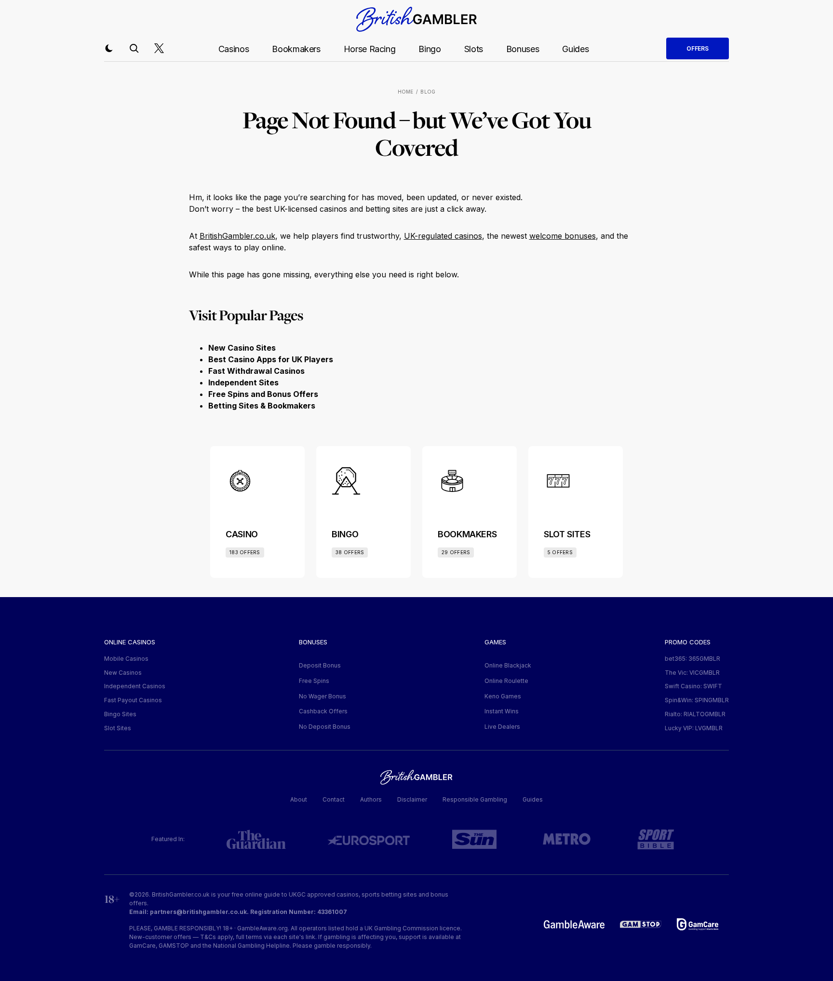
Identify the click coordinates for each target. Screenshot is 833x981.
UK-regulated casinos (443, 236)
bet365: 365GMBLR (692, 658)
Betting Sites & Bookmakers (261, 405)
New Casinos (123, 672)
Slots (473, 49)
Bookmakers (296, 49)
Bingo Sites (120, 714)
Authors (371, 799)
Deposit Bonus (320, 665)
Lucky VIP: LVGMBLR (694, 728)
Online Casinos (129, 642)
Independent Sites (243, 382)
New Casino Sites (242, 348)
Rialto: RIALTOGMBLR (695, 714)
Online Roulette (506, 680)
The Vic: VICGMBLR (692, 672)
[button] (109, 48)
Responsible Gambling (475, 799)
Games (495, 642)
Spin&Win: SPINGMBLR (697, 700)
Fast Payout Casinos (133, 700)
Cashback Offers (323, 711)
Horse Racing (370, 49)
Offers (697, 48)
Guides (575, 49)
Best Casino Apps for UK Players (270, 359)
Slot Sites (117, 728)
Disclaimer (412, 799)
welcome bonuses (562, 236)
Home (406, 92)
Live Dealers (502, 726)
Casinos (233, 49)
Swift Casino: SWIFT (693, 686)
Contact (333, 799)
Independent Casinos (134, 686)
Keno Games (502, 696)
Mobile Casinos (126, 658)
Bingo (429, 49)
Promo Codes (688, 642)
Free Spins (314, 680)
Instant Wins (501, 711)
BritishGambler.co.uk (237, 236)
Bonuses (522, 49)
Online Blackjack (507, 665)
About (298, 799)
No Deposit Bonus (324, 726)
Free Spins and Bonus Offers (263, 394)
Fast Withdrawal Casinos (256, 371)
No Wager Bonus (322, 696)
